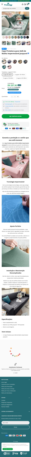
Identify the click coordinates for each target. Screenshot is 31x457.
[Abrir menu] (2, 4)
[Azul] (9, 61)
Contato (3, 400)
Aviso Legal (4, 382)
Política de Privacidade (6, 386)
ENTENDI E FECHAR (8, 449)
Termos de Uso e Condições (8, 384)
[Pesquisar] (27, 8)
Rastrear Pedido (5, 406)
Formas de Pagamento (6, 404)
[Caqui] (20, 61)
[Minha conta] (22, 4)
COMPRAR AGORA (16, 116)
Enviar (15, 427)
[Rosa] (9, 67)
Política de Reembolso (6, 393)
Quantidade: (5, 96)
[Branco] (4, 61)
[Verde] (4, 67)
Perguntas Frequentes (6, 402)
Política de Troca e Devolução (8, 390)
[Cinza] (25, 61)
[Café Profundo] (14, 61)
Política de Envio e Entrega (7, 388)
